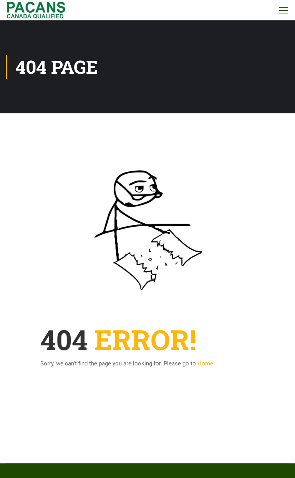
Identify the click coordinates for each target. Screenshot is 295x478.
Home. (206, 363)
